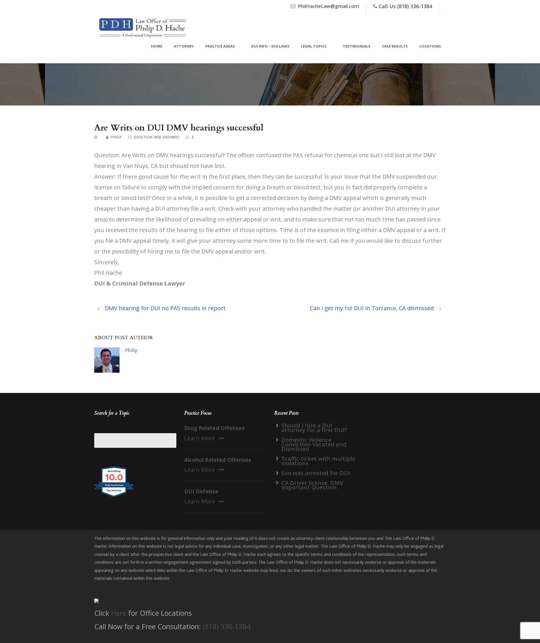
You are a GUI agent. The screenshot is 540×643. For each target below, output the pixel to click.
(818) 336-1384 (226, 626)
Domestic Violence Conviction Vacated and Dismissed (313, 444)
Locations (430, 46)
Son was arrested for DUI (315, 473)
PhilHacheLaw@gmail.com (328, 6)
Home (156, 46)
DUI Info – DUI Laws (270, 46)
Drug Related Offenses (214, 428)
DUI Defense (201, 491)
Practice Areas (220, 46)
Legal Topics (314, 46)
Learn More (199, 438)
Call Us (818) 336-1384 (405, 6)
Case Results (395, 46)
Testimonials (356, 46)
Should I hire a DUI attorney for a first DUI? (314, 428)
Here (118, 613)
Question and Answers (156, 137)
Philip (116, 137)
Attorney (184, 46)
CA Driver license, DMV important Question (312, 485)
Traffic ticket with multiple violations (318, 461)
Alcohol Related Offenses (217, 460)
